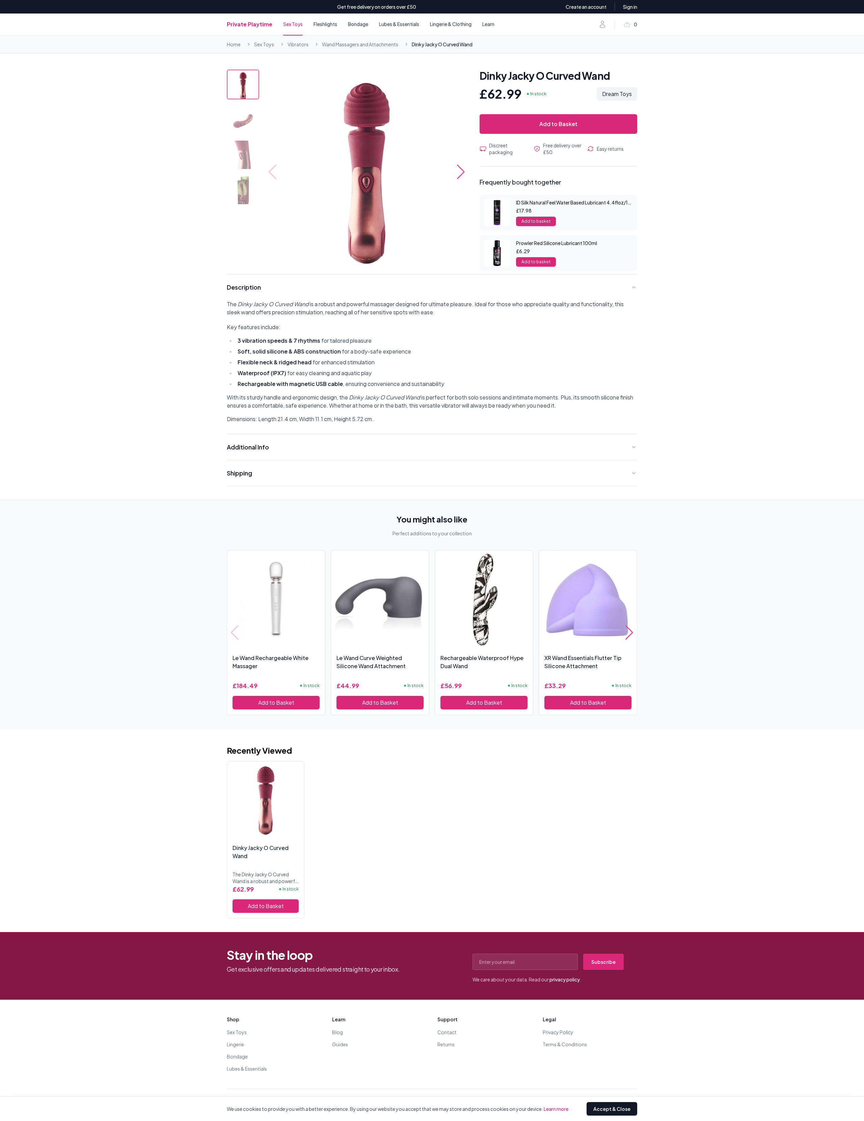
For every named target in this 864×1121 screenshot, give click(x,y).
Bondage (358, 24)
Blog (337, 1032)
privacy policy (564, 979)
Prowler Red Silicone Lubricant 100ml (556, 243)
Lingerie (235, 1044)
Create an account (586, 7)
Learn (488, 24)
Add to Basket (558, 123)
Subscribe (603, 962)
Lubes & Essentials (399, 24)
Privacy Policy (558, 1032)
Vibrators (298, 44)
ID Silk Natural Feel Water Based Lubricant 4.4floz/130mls (579, 202)
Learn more (556, 1109)
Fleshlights (325, 24)
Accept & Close (611, 1109)
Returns (446, 1044)
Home (234, 44)
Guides (340, 1044)
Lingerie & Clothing (450, 24)
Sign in (630, 7)
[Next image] (460, 172)
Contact (447, 1032)
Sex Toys (293, 24)
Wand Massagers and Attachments (360, 44)
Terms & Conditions (565, 1044)
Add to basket (535, 221)
